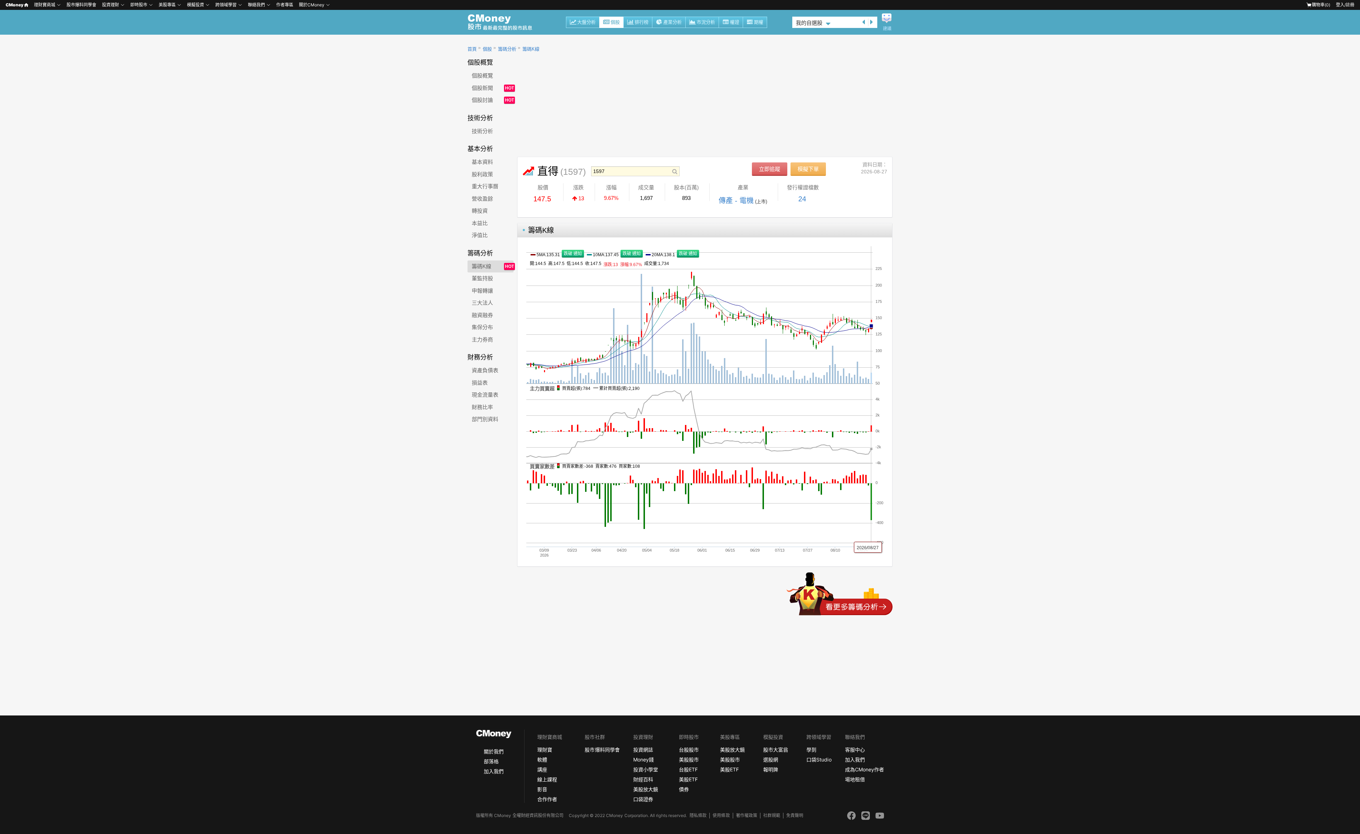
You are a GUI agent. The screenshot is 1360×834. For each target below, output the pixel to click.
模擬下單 (808, 169)
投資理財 (110, 4)
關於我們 (494, 751)
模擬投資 (195, 4)
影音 (542, 789)
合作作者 (547, 799)
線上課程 (547, 779)
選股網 (770, 760)
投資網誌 (643, 750)
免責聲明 (794, 815)
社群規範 (771, 815)
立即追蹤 (769, 169)
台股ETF (688, 769)
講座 (542, 769)
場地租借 (855, 779)
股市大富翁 (775, 750)
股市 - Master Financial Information (504, 22)
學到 (811, 750)
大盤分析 (586, 22)
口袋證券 (643, 799)
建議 (887, 28)
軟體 (542, 760)
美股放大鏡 (645, 789)
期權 (758, 22)
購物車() (1321, 4)
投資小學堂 (645, 769)
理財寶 (544, 750)
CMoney (14, 4)
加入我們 (494, 771)
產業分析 (672, 22)
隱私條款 (698, 815)
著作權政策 (746, 815)
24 (802, 199)
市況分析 (706, 22)
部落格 (491, 761)
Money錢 (643, 760)
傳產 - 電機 (736, 201)
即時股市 (138, 4)
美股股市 (689, 760)
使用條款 (721, 815)
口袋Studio (818, 760)
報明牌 (770, 769)
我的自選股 (809, 23)
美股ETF (688, 779)
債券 (684, 789)
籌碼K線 (530, 49)
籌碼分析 (507, 49)
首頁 (472, 49)
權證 (734, 22)
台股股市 (689, 750)
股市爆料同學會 (81, 4)
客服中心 (855, 750)
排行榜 (641, 22)
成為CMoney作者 (864, 769)
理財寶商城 (44, 4)
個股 (615, 22)
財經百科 (643, 779)
